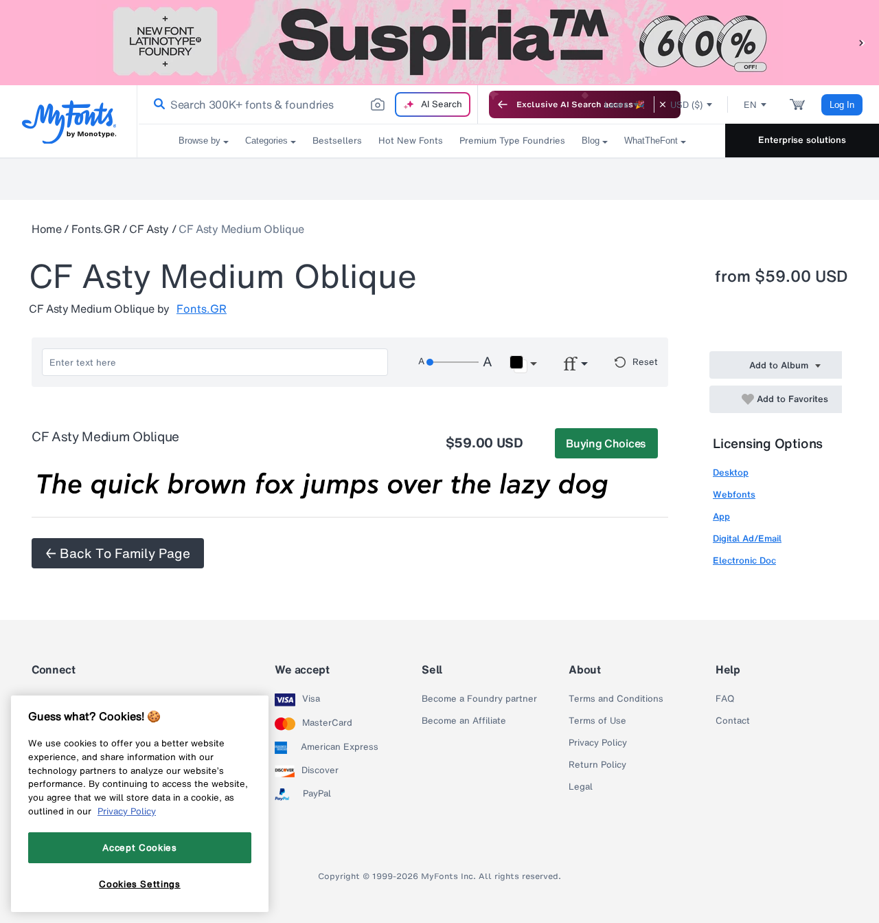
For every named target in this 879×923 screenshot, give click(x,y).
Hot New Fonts (410, 140)
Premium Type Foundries (512, 140)
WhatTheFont (651, 140)
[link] (156, 104)
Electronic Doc (744, 560)
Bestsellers (337, 140)
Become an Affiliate (464, 720)
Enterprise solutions (802, 139)
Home (47, 229)
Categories (266, 140)
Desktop (731, 472)
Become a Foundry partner (479, 698)
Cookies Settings (140, 884)
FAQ (725, 698)
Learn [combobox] (616, 104)
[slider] (452, 362)
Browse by (199, 140)
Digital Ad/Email (747, 538)
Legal (581, 786)
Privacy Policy (598, 742)
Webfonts (734, 494)
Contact (733, 720)
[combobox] (307, 104)
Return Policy (597, 764)
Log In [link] (842, 105)
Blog (591, 140)
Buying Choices (606, 443)
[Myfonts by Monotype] (69, 122)
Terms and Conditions (616, 698)
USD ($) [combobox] (686, 104)
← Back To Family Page (117, 553)
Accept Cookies (139, 847)
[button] (862, 42)
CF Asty (149, 229)
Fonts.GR (95, 229)
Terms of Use (597, 720)
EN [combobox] (750, 104)
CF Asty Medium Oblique (241, 229)
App (721, 516)
